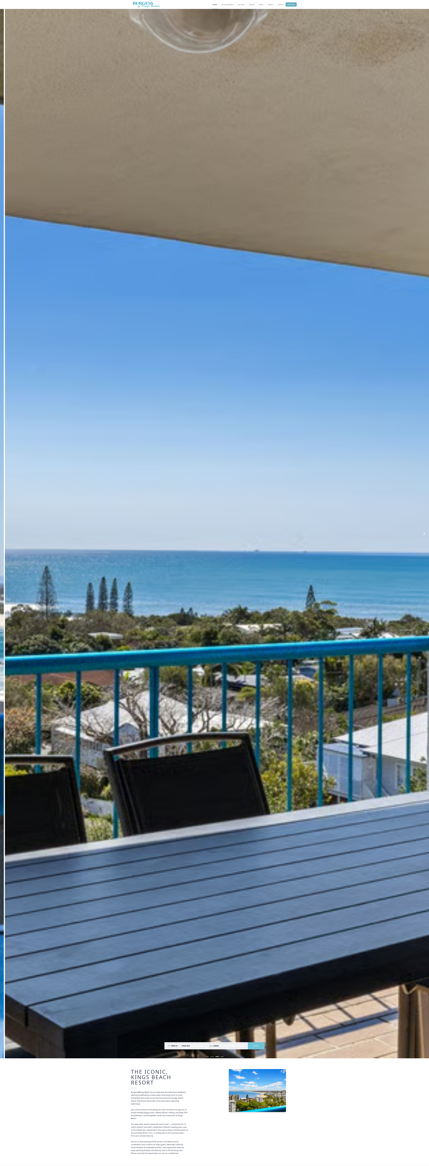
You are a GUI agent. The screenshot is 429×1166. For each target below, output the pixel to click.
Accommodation (227, 4)
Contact (280, 4)
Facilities (241, 4)
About (261, 4)
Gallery (270, 4)
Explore (251, 4)
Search (256, 1046)
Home (215, 4)
